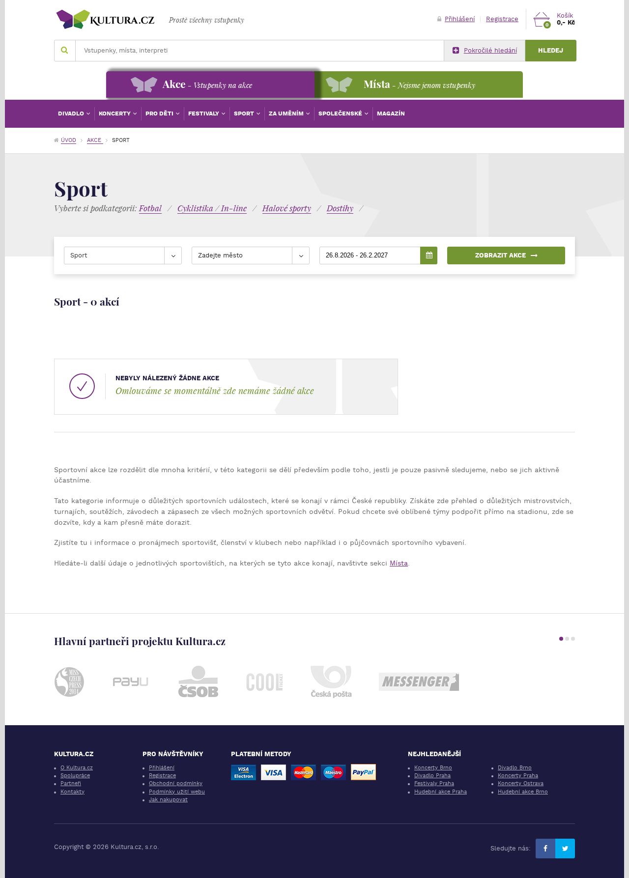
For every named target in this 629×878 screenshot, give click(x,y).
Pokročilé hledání (490, 50)
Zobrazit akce (500, 255)
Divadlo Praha (432, 775)
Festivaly (204, 113)
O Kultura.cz (76, 768)
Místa (399, 563)
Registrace (502, 19)
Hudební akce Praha (440, 792)
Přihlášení (460, 19)
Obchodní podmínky (175, 783)
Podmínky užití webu (177, 792)
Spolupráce (75, 775)
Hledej (550, 50)
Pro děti (160, 113)
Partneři (70, 783)
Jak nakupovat (168, 799)
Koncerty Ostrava (520, 783)
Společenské (341, 113)
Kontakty (72, 792)
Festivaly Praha (434, 783)
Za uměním (287, 113)
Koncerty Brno (433, 768)
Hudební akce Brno (523, 792)
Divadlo (72, 113)
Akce (95, 140)
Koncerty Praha (518, 775)
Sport (245, 113)
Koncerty (115, 113)
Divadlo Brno (515, 768)
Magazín (391, 113)
